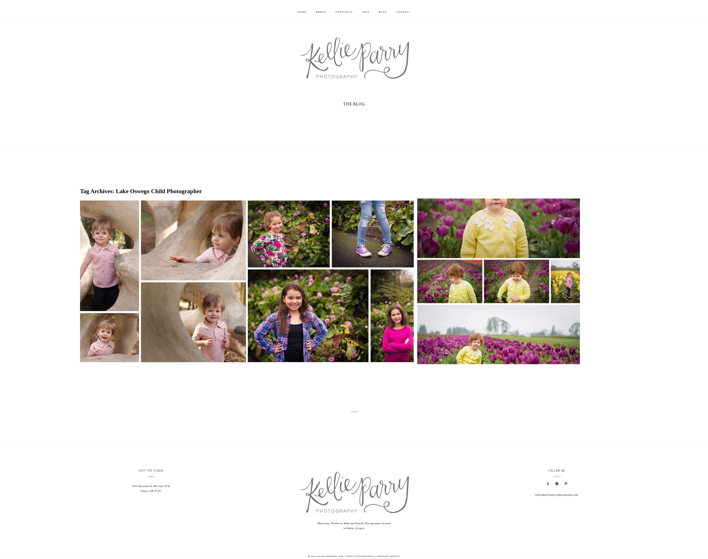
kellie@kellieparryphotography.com (556, 495)
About (321, 11)
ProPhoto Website (388, 556)
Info (366, 11)
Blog (383, 11)
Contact (403, 11)
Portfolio (344, 11)
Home (302, 11)
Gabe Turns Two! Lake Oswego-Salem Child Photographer (162, 277)
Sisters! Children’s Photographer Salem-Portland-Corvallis (330, 277)
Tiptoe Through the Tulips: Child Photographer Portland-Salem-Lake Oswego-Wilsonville (497, 277)
